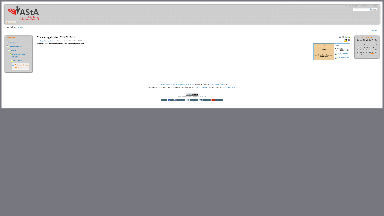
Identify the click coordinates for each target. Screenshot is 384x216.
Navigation (11, 37)
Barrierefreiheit (365, 6)
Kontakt (374, 6)
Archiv (13, 50)
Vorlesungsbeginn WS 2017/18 (22, 66)
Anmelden (374, 30)
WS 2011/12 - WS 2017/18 (18, 55)
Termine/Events (15, 46)
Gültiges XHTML (192, 100)
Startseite (10, 22)
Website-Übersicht (351, 6)
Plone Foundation (217, 84)
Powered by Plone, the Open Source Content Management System (192, 94)
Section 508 (167, 100)
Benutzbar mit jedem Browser (217, 100)
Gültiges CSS (205, 100)
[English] (349, 40)
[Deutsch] (346, 40)
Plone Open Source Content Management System (175, 84)
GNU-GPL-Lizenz (229, 87)
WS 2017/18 (17, 61)
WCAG (179, 100)
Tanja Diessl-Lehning (47, 41)
